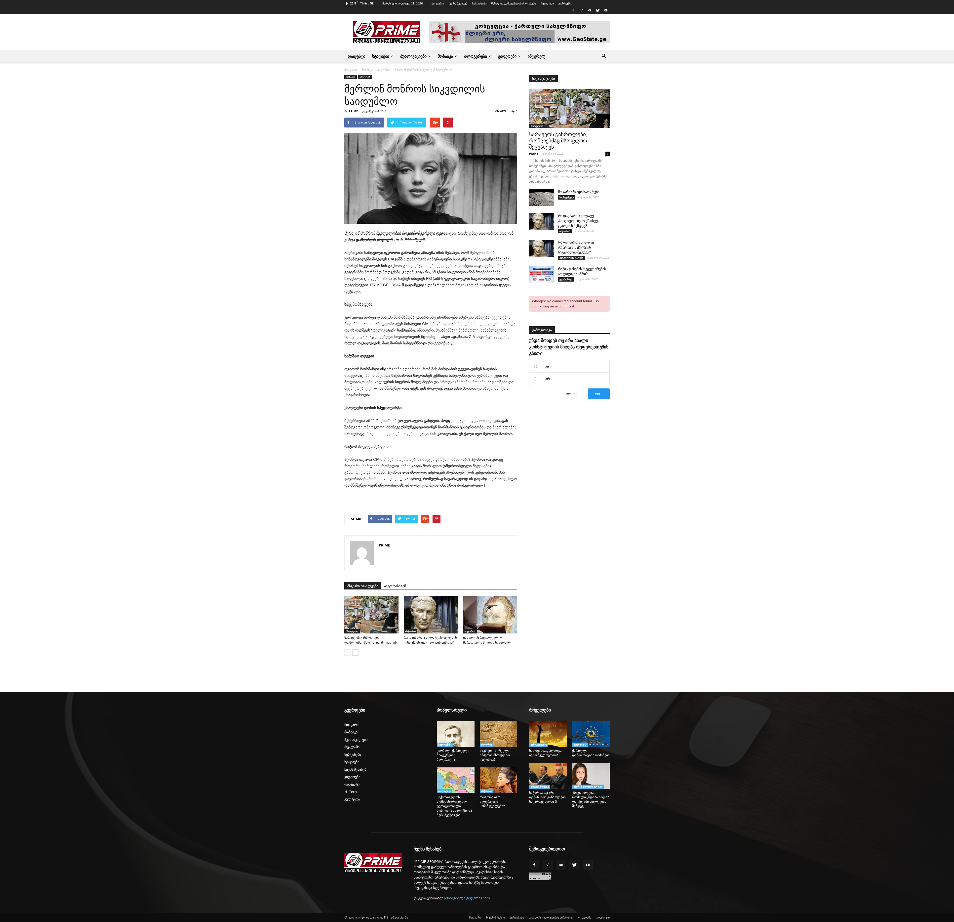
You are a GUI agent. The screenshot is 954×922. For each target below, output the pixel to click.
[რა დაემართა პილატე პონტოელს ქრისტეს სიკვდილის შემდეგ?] (541, 248)
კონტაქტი (565, 3)
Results (571, 393)
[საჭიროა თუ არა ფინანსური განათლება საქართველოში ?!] (548, 776)
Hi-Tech (350, 791)
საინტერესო (566, 197)
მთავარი (438, 3)
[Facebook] (573, 10)
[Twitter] (597, 10)
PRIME (353, 111)
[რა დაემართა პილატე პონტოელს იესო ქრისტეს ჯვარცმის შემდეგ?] (431, 614)
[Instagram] (581, 10)
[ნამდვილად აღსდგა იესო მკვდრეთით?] (548, 734)
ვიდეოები (507, 56)
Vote (598, 393)
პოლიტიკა (444, 791)
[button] (604, 56)
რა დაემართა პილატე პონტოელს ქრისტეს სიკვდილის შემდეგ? (576, 247)
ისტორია (383, 70)
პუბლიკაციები (413, 56)
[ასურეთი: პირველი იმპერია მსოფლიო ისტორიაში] (498, 734)
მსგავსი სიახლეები (362, 586)
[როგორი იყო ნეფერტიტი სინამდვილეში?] (498, 780)
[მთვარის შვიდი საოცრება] (541, 198)
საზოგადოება (539, 744)
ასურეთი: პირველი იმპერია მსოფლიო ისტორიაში (495, 755)
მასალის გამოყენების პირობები (513, 3)
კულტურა (352, 799)
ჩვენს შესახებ (458, 3)
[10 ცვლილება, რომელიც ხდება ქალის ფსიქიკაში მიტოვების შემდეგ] (591, 776)
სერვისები (479, 3)
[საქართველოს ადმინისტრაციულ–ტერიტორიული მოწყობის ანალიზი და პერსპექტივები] (456, 780)
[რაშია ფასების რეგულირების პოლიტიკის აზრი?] (541, 275)
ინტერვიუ (536, 56)
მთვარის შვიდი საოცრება (578, 192)
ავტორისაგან (395, 586)
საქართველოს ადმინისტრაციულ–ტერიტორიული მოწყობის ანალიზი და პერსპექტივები (454, 806)
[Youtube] (606, 10)
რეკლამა (547, 3)
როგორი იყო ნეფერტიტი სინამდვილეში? (493, 801)
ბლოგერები (475, 56)
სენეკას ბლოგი (540, 786)
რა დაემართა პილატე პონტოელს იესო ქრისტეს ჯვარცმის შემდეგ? (578, 221)
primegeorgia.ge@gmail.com (467, 898)
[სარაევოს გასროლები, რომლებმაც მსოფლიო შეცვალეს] (371, 614)
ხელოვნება (445, 744)
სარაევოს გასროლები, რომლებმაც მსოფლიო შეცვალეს (558, 140)
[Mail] (589, 10)
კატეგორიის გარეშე (571, 257)
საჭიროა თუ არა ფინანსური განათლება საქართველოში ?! (547, 797)
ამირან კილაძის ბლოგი (588, 786)
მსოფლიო (352, 631)
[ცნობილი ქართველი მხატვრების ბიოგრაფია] (456, 734)
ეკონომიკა (565, 279)
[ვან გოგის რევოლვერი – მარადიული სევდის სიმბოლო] (490, 614)
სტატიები (380, 56)
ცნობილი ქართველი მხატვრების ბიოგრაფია (453, 755)
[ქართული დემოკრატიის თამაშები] (591, 734)
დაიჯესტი (356, 56)
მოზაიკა (445, 56)
